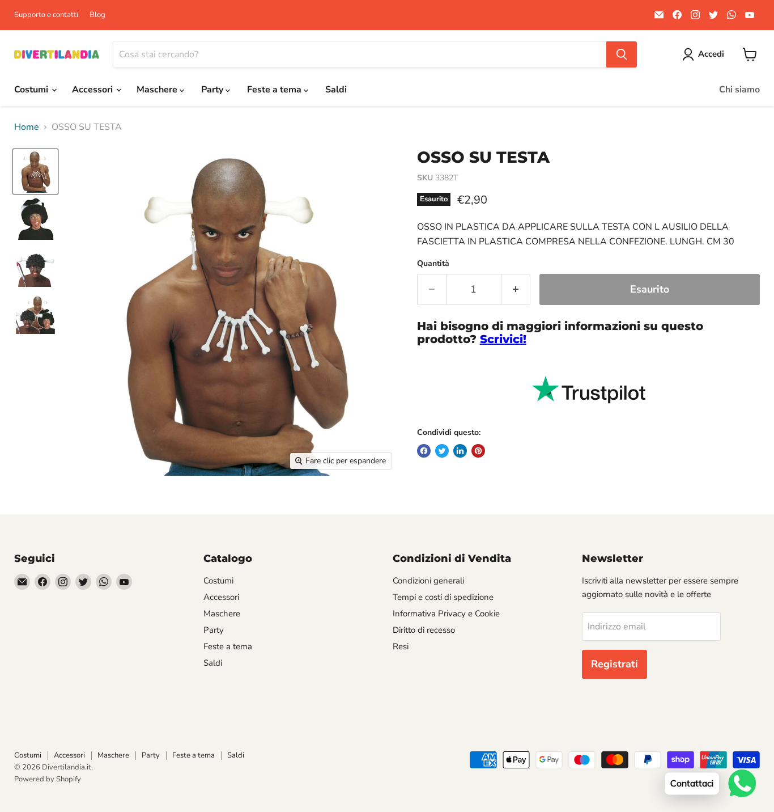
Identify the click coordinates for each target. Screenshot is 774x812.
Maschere (158, 89)
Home (26, 127)
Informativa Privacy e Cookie (446, 613)
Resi (401, 646)
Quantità (433, 263)
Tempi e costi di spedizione (443, 597)
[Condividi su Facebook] (424, 451)
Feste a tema (275, 89)
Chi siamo (739, 89)
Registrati (614, 664)
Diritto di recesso (424, 630)
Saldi (336, 89)
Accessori (93, 89)
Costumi (32, 89)
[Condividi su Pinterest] (478, 451)
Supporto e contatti (46, 15)
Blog (97, 15)
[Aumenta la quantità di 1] (515, 289)
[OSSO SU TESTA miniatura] (35, 171)
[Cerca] (621, 54)
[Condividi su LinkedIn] (460, 451)
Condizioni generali (428, 580)
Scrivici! (503, 339)
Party (213, 89)
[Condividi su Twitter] (442, 451)
